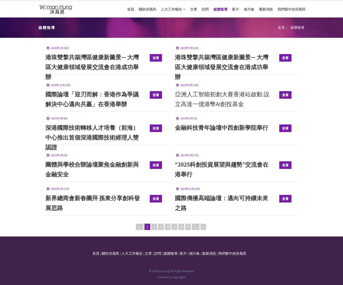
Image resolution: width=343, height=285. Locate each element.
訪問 (205, 9)
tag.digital (179, 277)
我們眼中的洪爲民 (292, 9)
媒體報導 (221, 9)
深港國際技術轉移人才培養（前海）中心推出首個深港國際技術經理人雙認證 (92, 137)
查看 (156, 58)
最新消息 (266, 9)
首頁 (130, 9)
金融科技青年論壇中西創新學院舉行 (221, 127)
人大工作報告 (171, 9)
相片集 (249, 9)
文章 (193, 9)
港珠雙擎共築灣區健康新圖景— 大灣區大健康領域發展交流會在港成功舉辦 (92, 66)
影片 (235, 9)
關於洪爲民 (147, 9)
